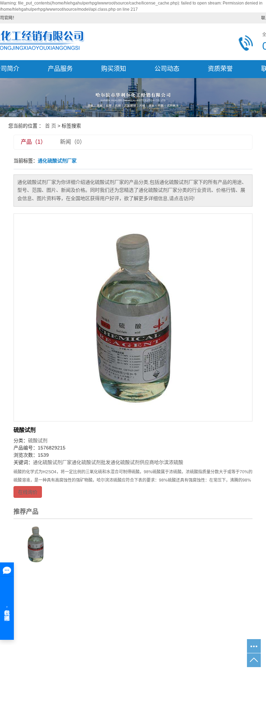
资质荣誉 (220, 68)
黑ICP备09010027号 (94, 689)
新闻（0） (72, 142)
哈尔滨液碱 (141, 667)
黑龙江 (132, 678)
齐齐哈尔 (171, 678)
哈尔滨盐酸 (170, 667)
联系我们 (228, 604)
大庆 (214, 678)
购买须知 (113, 68)
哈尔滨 (150, 678)
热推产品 (80, 678)
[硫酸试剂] (133, 317)
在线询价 (27, 492)
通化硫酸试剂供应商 (132, 462)
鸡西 (201, 678)
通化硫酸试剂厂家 (52, 462)
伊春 (226, 678)
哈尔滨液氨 (112, 667)
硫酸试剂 (25, 430)
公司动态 (166, 68)
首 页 (50, 126)
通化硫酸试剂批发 (91, 462)
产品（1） (33, 142)
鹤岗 (189, 678)
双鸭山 (242, 678)
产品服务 (60, 68)
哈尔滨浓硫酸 (168, 462)
